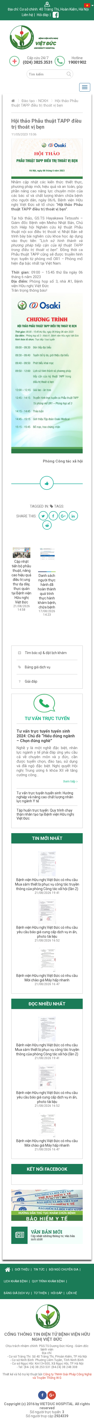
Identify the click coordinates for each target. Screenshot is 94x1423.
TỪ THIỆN (41, 1293)
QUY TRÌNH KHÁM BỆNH (49, 1281)
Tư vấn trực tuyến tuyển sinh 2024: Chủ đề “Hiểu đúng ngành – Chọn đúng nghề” (46, 736)
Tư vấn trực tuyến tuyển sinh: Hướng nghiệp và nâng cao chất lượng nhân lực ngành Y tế (45, 797)
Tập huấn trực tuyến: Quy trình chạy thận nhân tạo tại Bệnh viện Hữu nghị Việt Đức (45, 814)
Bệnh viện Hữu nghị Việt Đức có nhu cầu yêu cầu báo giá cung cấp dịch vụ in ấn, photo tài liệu (47, 931)
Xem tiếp (69, 781)
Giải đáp (31, 681)
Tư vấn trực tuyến (47, 718)
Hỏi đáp (43, 15)
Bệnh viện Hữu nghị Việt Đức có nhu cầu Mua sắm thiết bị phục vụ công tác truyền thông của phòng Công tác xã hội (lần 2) (47, 884)
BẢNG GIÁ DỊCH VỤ (18, 1293)
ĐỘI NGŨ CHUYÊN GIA (64, 1269)
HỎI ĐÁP (57, 1293)
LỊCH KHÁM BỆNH (17, 1281)
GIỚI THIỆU (23, 1269)
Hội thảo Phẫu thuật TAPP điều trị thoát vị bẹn (44, 103)
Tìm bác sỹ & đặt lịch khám (46, 653)
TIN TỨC (40, 1269)
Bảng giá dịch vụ (37, 667)
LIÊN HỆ (71, 1293)
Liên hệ (27, 15)
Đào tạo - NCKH (35, 101)
